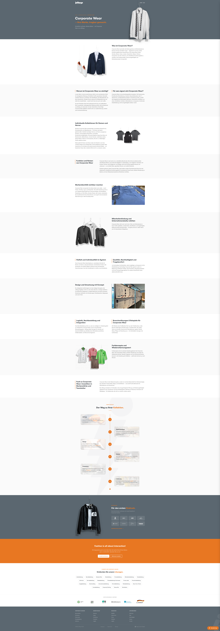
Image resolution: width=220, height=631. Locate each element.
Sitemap (116, 626)
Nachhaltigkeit (132, 617)
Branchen (113, 610)
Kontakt (130, 621)
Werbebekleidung (126, 583)
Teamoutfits (116, 587)
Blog (130, 615)
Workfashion (124, 587)
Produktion (88, 470)
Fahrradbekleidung (116, 583)
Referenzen (131, 613)
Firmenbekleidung (118, 577)
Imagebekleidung (82, 583)
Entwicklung (128, 457)
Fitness (112, 617)
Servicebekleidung (90, 580)
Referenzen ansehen (116, 556)
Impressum (102, 626)
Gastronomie (113, 615)
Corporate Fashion (80, 610)
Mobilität (112, 613)
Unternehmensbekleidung (103, 583)
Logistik (131, 481)
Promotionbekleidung (136, 580)
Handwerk (113, 619)
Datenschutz (110, 626)
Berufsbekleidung (89, 577)
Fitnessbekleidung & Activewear (113, 580)
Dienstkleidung (108, 577)
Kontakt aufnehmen (103, 556)
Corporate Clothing (107, 587)
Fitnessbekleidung (78, 619)
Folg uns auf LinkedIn (140, 626)
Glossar (130, 619)
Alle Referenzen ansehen (116, 528)
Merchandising (92, 583)
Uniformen (81, 580)
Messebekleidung (100, 580)
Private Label (126, 580)
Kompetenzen (96, 610)
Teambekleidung (140, 577)
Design (94, 615)
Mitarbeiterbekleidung (129, 577)
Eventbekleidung (96, 587)
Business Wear (99, 577)
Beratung (95, 420)
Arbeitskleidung (79, 577)
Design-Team (98, 445)
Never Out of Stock (137, 583)
